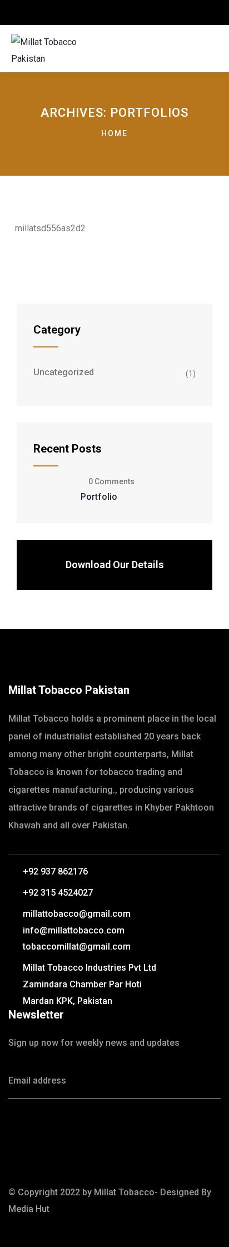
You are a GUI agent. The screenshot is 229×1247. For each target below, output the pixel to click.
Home (114, 133)
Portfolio (99, 496)
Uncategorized (63, 372)
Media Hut (28, 1209)
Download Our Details (115, 564)
